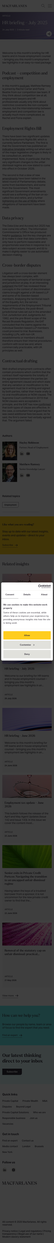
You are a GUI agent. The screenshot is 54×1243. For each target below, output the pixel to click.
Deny (27, 654)
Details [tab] (27, 594)
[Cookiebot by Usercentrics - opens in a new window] (38, 586)
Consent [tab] (9, 594)
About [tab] (44, 594)
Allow (27, 635)
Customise (25, 644)
